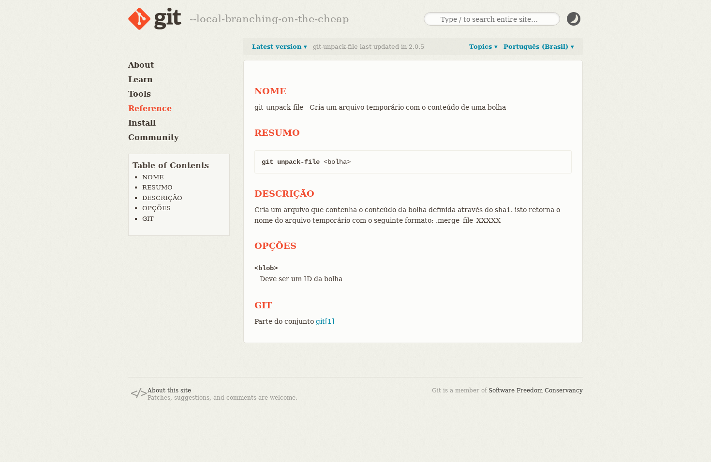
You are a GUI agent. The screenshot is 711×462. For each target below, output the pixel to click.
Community (153, 137)
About (141, 65)
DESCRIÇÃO (162, 198)
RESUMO (157, 187)
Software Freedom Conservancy (536, 390)
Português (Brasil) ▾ (539, 46)
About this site (169, 390)
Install (142, 123)
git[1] (325, 321)
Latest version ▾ (279, 46)
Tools (139, 94)
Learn (140, 79)
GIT (148, 218)
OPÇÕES (156, 208)
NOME (152, 177)
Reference (150, 108)
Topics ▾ (483, 46)
